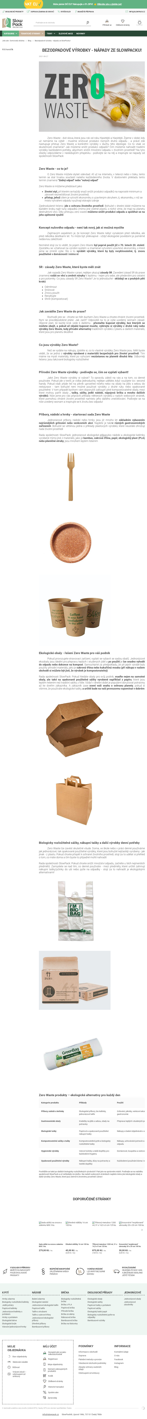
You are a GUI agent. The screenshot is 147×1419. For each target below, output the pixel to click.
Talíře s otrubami (39, 1311)
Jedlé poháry (8, 1305)
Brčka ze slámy (68, 1314)
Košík (50, 1376)
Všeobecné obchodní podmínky (92, 1363)
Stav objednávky (19, 1357)
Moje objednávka (16, 1348)
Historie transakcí (56, 1387)
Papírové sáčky (94, 1308)
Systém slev (66, 12)
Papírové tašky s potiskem (99, 1305)
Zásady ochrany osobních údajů (90, 1368)
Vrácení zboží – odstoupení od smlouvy (19, 1374)
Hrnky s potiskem (10, 1317)
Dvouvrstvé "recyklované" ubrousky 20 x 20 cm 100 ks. (130, 1245)
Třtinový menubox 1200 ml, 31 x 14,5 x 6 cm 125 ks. (104, 1245)
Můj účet (50, 1346)
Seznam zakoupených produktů (57, 1370)
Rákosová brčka (68, 1317)
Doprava (82, 1356)
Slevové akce (66, 33)
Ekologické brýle (9, 1323)
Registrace (53, 1359)
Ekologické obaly (95, 1299)
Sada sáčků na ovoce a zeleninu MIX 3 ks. (51, 1245)
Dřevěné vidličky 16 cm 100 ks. (77, 1244)
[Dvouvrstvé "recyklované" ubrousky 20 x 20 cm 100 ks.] (132, 1224)
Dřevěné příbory (39, 1323)
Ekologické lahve (9, 1320)
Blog (29, 41)
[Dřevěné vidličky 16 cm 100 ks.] (79, 1224)
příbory (104, 434)
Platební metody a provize (90, 1359)
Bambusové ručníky (96, 1320)
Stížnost (16, 1367)
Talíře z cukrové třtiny (41, 1315)
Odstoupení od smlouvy (89, 1373)
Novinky (80, 33)
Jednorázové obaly (132, 1299)
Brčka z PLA (66, 1304)
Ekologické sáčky (95, 1302)
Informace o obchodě (88, 1352)
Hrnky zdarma (8, 1299)
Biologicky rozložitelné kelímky (15, 1302)
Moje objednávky (55, 1364)
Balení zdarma (38, 1299)
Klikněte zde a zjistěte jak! (109, 4)
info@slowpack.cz (137, 12)
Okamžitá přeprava (85, 12)
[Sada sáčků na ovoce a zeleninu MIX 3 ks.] (52, 1224)
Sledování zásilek (20, 1362)
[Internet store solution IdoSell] (143, 1408)
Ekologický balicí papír (97, 1311)
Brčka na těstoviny (69, 1323)
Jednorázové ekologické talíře (45, 1305)
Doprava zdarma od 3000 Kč (42, 12)
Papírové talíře (38, 1308)
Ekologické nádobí (40, 1302)
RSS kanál (6, 49)
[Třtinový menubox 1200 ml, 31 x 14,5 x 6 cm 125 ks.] (105, 1224)
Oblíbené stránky (55, 1381)
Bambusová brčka (69, 1320)
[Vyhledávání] (88, 23)
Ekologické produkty (14, 12)
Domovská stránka (17, 41)
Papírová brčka (68, 1308)
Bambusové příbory (40, 1327)
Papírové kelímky (9, 1308)
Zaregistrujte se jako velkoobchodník (57, 1353)
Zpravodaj (52, 1398)
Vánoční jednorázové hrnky (14, 1327)
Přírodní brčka (67, 1311)
